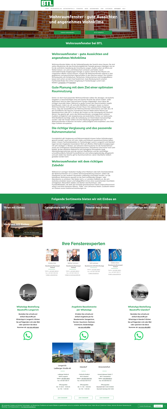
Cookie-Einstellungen (145, 406)
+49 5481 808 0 (96, 269)
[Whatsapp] (27, 335)
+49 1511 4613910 (33, 327)
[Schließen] (165, 406)
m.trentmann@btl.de (74, 275)
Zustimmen (158, 406)
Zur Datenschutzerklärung (28, 407)
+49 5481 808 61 (74, 271)
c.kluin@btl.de (53, 275)
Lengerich (62, 83)
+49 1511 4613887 (144, 327)
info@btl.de (95, 273)
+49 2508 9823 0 (107, 378)
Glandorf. (72, 83)
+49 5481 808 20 (53, 271)
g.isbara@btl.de (116, 274)
